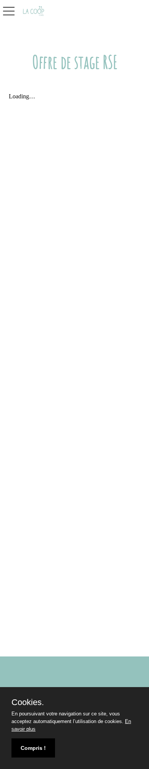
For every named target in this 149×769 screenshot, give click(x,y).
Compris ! (33, 748)
